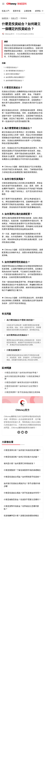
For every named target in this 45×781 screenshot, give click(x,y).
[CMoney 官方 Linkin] (26, 432)
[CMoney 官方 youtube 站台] (22, 432)
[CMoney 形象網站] (18, 432)
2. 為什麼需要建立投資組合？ (14, 71)
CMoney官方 (9, 34)
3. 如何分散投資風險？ (12, 74)
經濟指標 (38, 11)
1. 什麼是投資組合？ (11, 67)
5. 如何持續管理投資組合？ (14, 80)
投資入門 (5, 11)
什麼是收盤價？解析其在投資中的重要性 (21, 382)
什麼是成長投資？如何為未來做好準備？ (21, 372)
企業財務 (27, 11)
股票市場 (16, 11)
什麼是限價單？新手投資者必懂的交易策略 (22, 392)
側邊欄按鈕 (3, 4)
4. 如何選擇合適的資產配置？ (14, 77)
